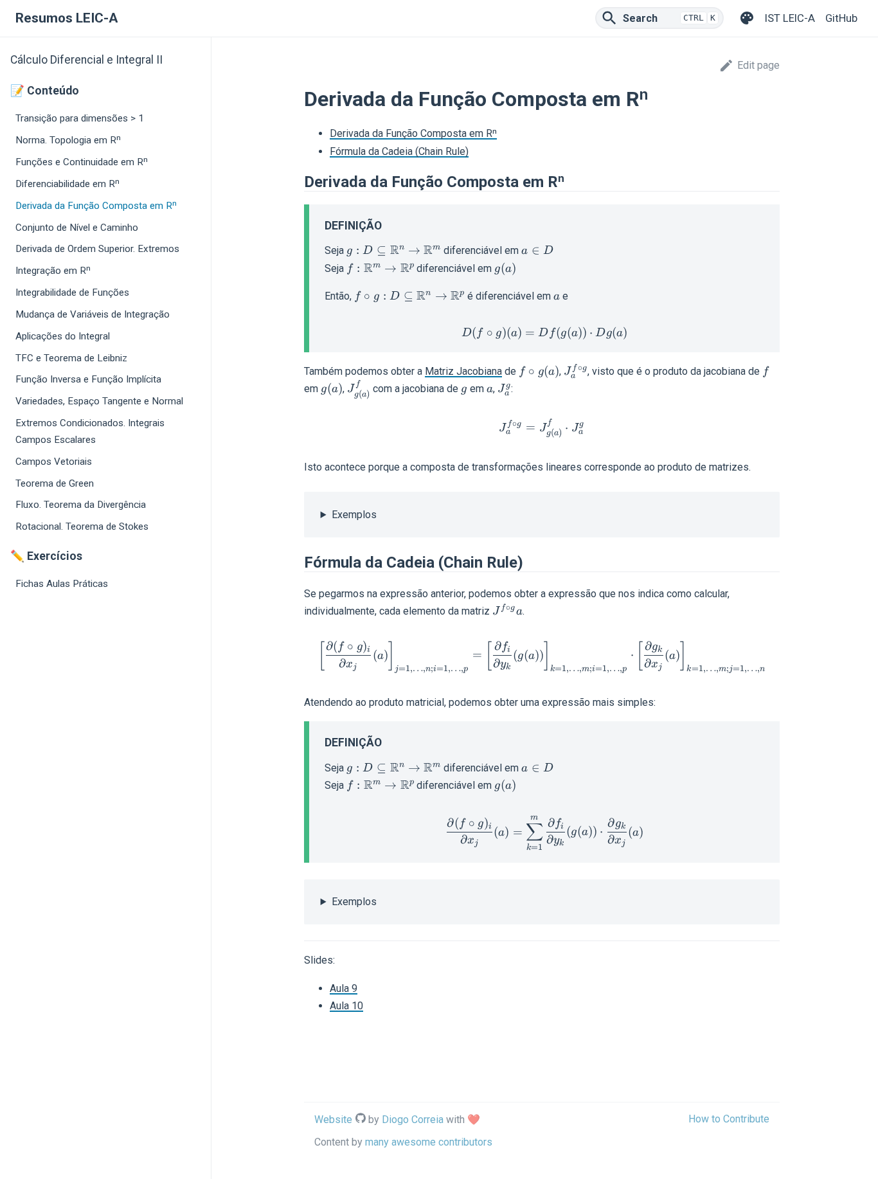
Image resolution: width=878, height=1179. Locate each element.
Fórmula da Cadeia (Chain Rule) (399, 151)
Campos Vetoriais (53, 461)
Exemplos (354, 515)
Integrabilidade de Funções (72, 292)
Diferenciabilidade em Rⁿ (67, 184)
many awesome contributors (428, 1142)
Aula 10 (346, 1006)
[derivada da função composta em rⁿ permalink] (297, 99)
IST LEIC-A (790, 18)
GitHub (841, 18)
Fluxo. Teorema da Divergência (80, 504)
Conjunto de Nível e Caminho (76, 227)
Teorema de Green (54, 483)
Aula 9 (343, 988)
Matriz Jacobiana (463, 371)
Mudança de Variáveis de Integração (92, 314)
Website (333, 1119)
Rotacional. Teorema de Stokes (81, 526)
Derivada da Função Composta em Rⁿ (96, 206)
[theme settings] (747, 18)
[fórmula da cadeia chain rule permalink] (297, 563)
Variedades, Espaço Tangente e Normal (99, 401)
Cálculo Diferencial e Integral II (86, 59)
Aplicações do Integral (62, 336)
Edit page (758, 65)
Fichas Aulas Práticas (61, 584)
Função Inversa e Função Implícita (88, 379)
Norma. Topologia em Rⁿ (68, 140)
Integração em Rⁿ (53, 270)
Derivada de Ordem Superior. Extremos (97, 249)
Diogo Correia (412, 1119)
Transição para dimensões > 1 (79, 118)
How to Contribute (728, 1119)
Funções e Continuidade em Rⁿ (81, 162)
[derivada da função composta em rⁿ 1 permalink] (297, 182)
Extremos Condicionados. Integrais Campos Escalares (90, 431)
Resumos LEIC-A (66, 18)
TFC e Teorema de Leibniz (71, 358)
